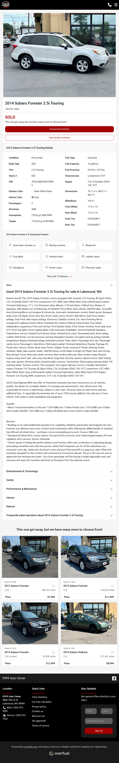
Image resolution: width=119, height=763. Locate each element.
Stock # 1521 (69, 648)
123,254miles (107, 590)
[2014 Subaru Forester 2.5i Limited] (30, 623)
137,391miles (107, 656)
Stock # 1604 (69, 582)
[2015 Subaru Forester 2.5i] (89, 557)
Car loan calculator (42, 701)
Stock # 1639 (10, 582)
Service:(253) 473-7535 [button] (14, 717)
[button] (110, 5)
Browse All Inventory (59, 129)
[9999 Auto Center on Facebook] (113, 678)
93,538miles (49, 656)
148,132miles (48, 590)
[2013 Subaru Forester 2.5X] (30, 557)
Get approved (39, 720)
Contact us (37, 711)
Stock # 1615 (10, 648)
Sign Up (98, 730)
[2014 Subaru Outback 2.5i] (89, 623)
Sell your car (38, 716)
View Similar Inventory (59, 137)
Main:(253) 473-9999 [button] (12, 709)
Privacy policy (39, 706)
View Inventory (39, 697)
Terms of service (40, 725)
